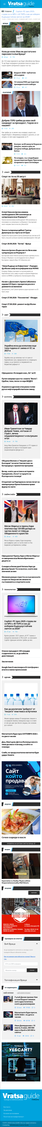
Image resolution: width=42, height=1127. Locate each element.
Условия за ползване (11, 1113)
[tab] (21, 944)
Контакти (6, 1107)
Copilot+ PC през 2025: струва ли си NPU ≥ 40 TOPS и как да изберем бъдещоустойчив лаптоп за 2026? (21, 14)
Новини (8, 11)
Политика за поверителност (13, 1117)
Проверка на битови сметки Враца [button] (20, 843)
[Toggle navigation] (4, 4)
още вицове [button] (34, 892)
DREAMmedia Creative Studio (19, 1125)
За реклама (7, 1110)
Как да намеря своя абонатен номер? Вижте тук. (19, 958)
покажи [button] (32, 970)
